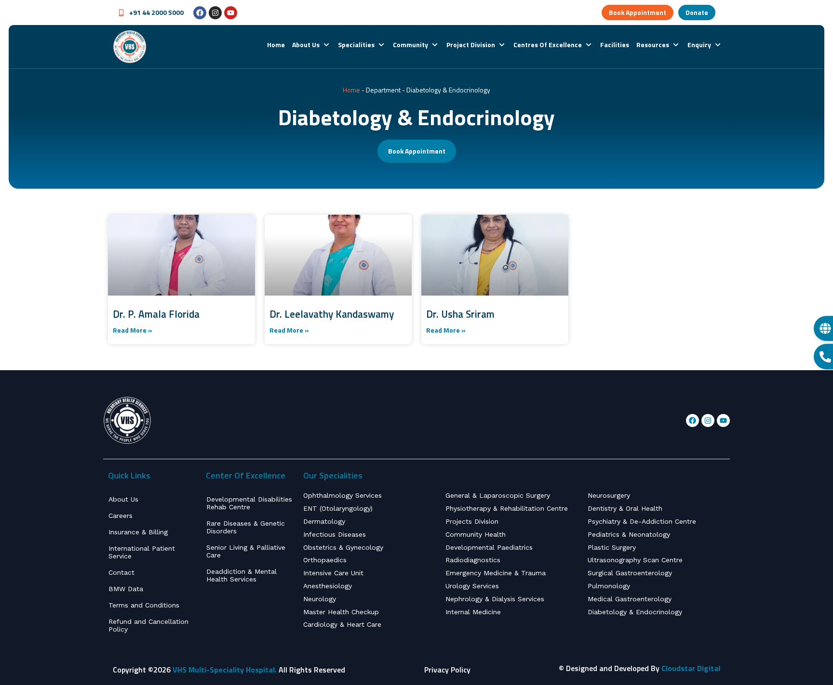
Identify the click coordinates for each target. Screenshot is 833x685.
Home (351, 90)
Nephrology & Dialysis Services (494, 599)
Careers (120, 515)
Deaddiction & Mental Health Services (241, 575)
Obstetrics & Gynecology (343, 547)
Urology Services (472, 586)
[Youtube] (230, 12)
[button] (311, 45)
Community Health (475, 534)
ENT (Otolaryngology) (338, 508)
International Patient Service (141, 552)
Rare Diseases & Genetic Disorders (245, 527)
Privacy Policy (447, 669)
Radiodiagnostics (472, 560)
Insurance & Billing (138, 532)
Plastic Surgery (612, 547)
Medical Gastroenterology (630, 599)
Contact (121, 572)
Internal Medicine (473, 612)
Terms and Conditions (143, 605)
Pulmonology (609, 586)
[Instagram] (215, 12)
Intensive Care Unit (333, 573)
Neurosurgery (609, 495)
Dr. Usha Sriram (460, 314)
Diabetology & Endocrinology (635, 612)
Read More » (132, 330)
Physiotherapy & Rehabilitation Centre (506, 508)
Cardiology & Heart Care (342, 624)
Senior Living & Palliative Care (245, 551)
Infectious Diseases (334, 534)
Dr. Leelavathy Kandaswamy (331, 314)
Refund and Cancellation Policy (148, 625)
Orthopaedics (325, 560)
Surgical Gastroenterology (630, 573)
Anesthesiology (327, 586)
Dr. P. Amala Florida (156, 314)
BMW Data (125, 589)
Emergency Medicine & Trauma (495, 573)
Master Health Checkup (341, 612)
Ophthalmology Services (342, 495)
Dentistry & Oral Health (625, 508)
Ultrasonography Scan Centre (635, 560)
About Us (123, 499)
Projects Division (471, 521)
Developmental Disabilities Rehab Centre (249, 503)
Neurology (319, 599)
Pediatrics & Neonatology (629, 534)
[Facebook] (199, 12)
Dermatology (324, 521)
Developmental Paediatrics (489, 547)
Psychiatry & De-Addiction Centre (642, 521)
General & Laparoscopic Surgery (497, 495)
